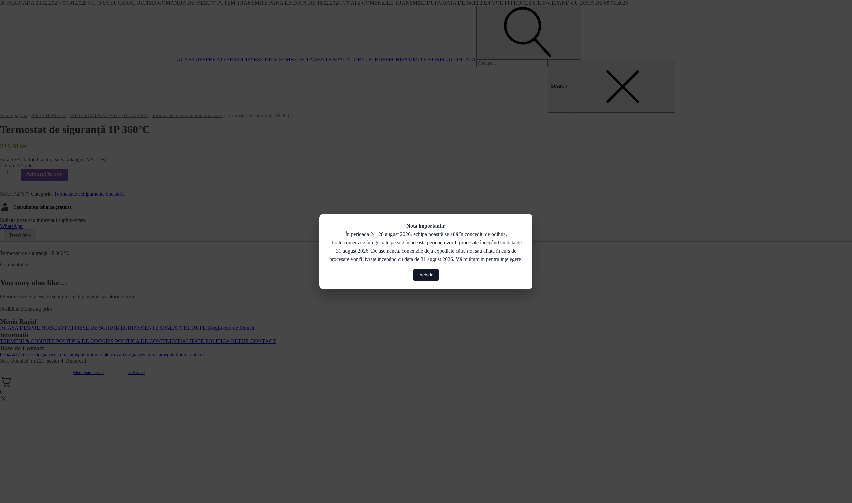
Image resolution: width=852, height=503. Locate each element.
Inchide (426, 274)
